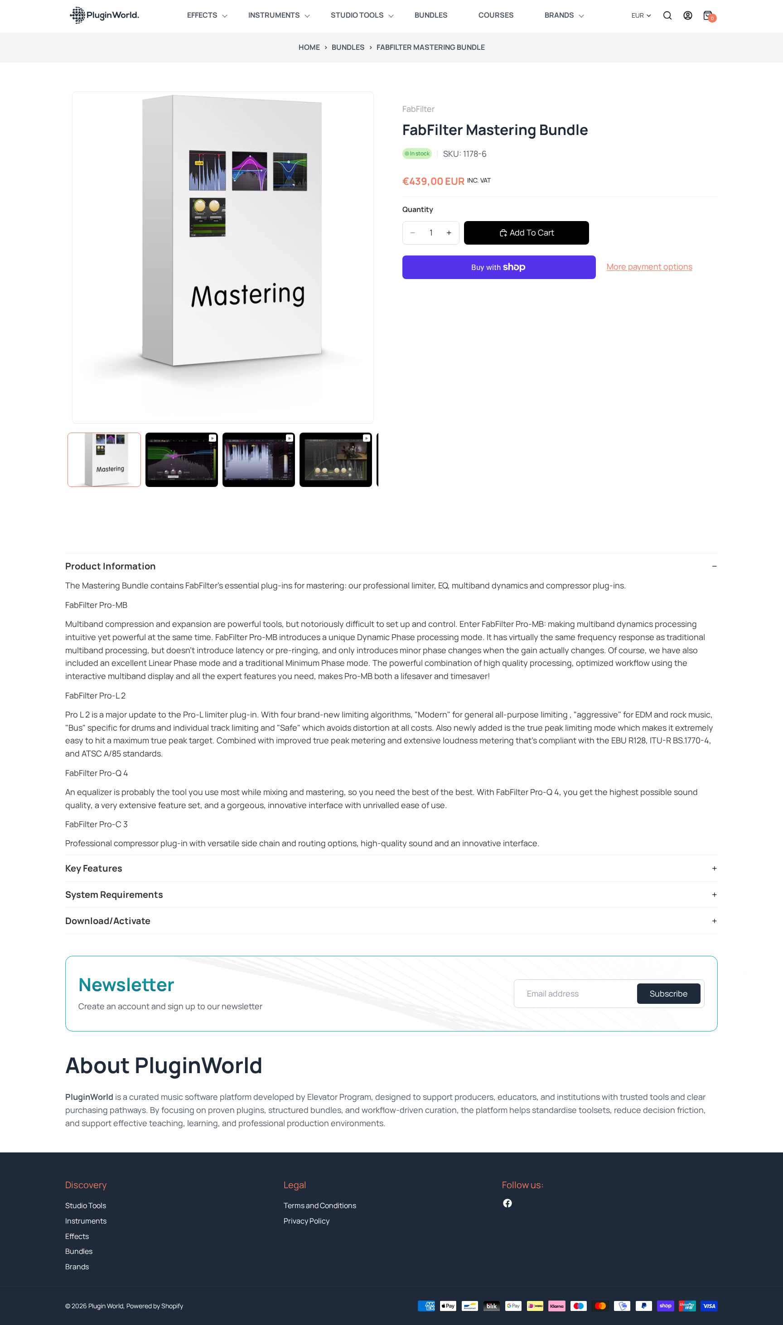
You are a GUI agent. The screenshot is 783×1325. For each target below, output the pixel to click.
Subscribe (669, 993)
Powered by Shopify (154, 1305)
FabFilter (418, 108)
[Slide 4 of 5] (336, 460)
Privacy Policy (306, 1221)
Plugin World (105, 1305)
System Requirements (114, 894)
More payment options (649, 266)
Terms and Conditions (320, 1205)
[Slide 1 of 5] (104, 460)
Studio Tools (85, 1205)
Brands (77, 1267)
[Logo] (104, 15)
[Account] (688, 15)
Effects (77, 1236)
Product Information (110, 566)
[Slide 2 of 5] (181, 460)
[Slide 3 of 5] (258, 460)
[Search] (667, 15)
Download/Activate (107, 921)
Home (309, 47)
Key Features (93, 868)
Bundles (348, 47)
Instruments (85, 1221)
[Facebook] (507, 1203)
